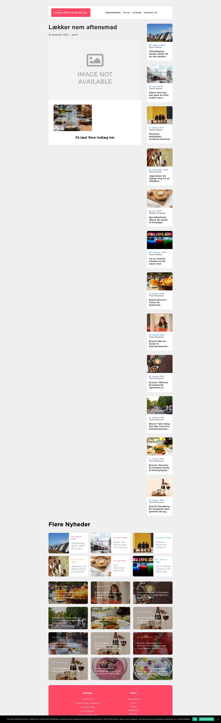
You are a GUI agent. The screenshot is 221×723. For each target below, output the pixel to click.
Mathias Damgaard (157, 213)
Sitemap (133, 714)
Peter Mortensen (156, 296)
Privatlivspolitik (206, 719)
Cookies (136, 13)
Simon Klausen (155, 47)
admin (75, 35)
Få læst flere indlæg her (95, 137)
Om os (126, 13)
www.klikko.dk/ (90, 715)
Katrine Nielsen (155, 88)
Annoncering (113, 13)
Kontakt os (150, 13)
